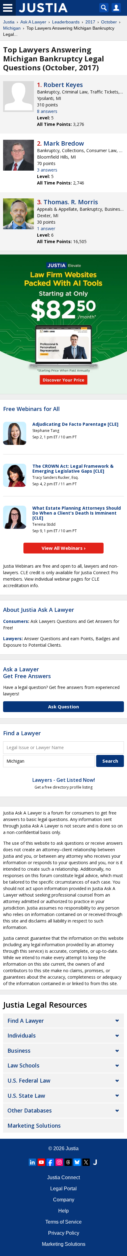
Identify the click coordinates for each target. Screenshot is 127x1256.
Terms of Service (63, 1222)
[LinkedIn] (32, 1162)
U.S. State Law (26, 1095)
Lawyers (12, 638)
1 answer (46, 228)
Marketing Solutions (34, 1125)
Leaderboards (66, 21)
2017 (90, 21)
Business (19, 1050)
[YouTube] (41, 1162)
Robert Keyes (63, 85)
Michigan (12, 28)
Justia (8, 21)
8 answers (47, 111)
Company (63, 1199)
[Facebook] (50, 1162)
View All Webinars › (64, 548)
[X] (86, 1162)
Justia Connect (63, 1177)
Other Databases (29, 1110)
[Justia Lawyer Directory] (95, 1162)
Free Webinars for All (31, 409)
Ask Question (63, 706)
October (109, 21)
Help (63, 1210)
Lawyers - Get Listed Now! (63, 780)
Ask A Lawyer (33, 21)
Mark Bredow (63, 143)
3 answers (47, 170)
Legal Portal (63, 1188)
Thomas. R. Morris (70, 202)
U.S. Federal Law (28, 1080)
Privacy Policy (63, 1233)
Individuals (21, 1035)
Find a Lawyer (22, 733)
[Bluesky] (77, 1162)
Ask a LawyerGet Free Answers (27, 672)
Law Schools (23, 1065)
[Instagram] (59, 1162)
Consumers (15, 621)
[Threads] (68, 1162)
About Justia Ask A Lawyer (38, 609)
